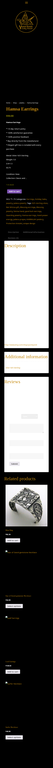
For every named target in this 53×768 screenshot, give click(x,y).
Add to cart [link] (12, 540)
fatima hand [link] (19, 211)
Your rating (15, 416)
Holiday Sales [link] (40, 199)
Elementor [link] (30, 764)
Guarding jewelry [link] (13, 215)
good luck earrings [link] (33, 211)
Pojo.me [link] (22, 762)
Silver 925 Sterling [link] (12, 367)
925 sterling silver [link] (40, 203)
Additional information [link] (33, 232)
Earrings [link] (30, 199)
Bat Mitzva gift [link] (12, 207)
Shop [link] (15, 103)
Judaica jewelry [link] (20, 203)
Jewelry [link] (21, 103)
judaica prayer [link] (19, 219)
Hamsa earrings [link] (29, 215)
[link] (26, 21)
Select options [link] (14, 606)
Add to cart (14, 191)
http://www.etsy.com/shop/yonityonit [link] (20, 345)
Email (12, 450)
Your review (15, 421)
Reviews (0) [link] (13, 238)
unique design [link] (29, 223)
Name (12, 437)
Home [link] (8, 103)
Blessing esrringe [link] (27, 207)
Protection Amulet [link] (14, 223)
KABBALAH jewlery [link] (34, 219)
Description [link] (13, 232)
